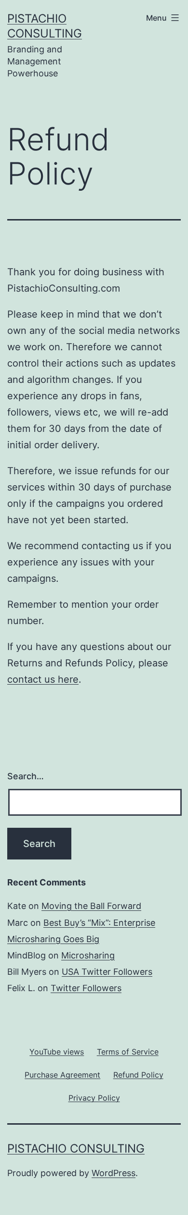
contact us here (43, 679)
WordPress (113, 1173)
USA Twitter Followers (107, 972)
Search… (25, 776)
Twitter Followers (86, 988)
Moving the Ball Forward (91, 906)
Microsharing (88, 955)
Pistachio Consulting (76, 1148)
